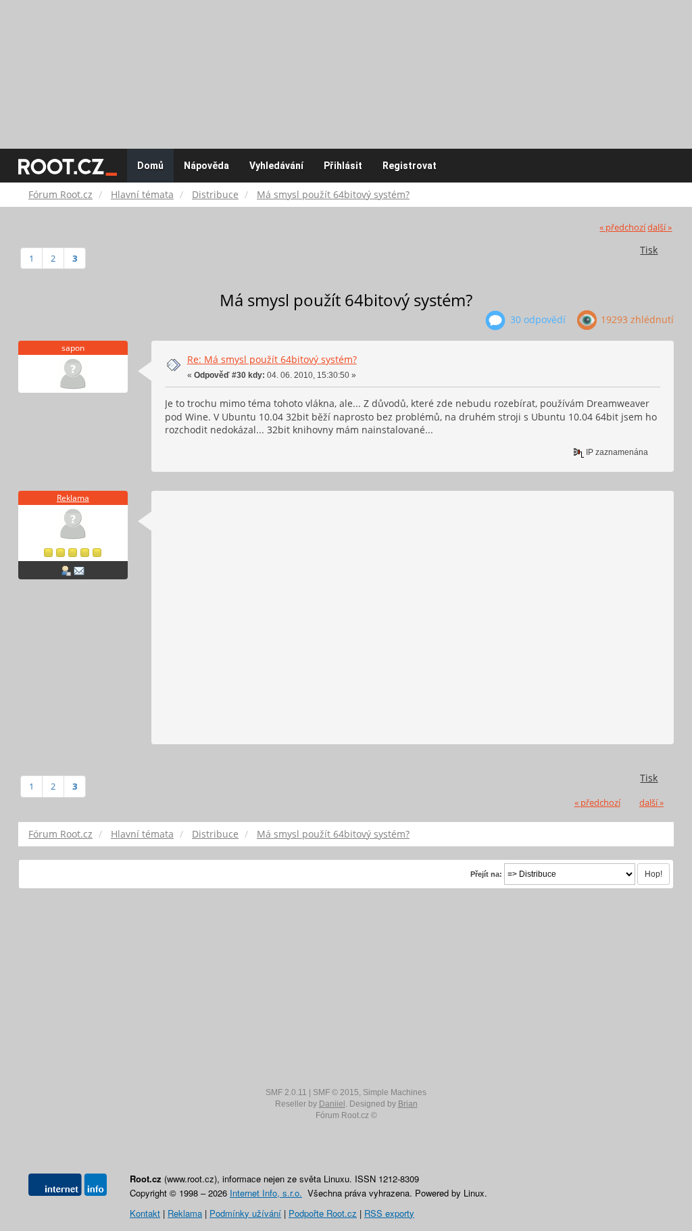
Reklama (73, 498)
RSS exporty (389, 1213)
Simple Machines (394, 1092)
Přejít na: (486, 874)
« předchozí (622, 227)
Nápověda (206, 165)
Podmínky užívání (245, 1213)
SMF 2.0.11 (286, 1092)
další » (659, 227)
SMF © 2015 (336, 1092)
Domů (150, 165)
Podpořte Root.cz (323, 1213)
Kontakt (145, 1213)
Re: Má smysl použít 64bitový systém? (272, 359)
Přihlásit (343, 165)
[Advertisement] (346, 67)
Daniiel (332, 1104)
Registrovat (409, 165)
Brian (408, 1104)
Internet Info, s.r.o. (266, 1192)
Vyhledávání (276, 165)
